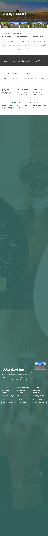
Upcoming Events (39, 1)
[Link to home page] (3, 1)
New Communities (28, 1)
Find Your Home (17, 1)
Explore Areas (34, 1)
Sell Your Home (22, 1)
